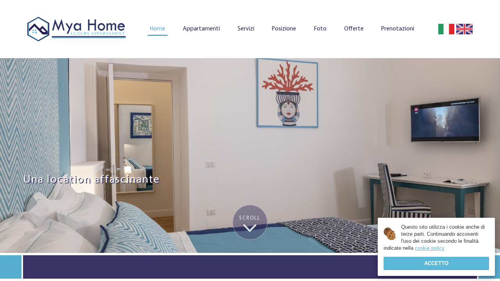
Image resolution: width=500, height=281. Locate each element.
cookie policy (430, 248)
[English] (464, 29)
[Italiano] (446, 29)
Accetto (436, 263)
